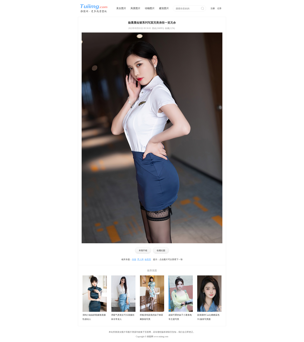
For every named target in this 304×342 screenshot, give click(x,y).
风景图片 (135, 8)
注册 (213, 8)
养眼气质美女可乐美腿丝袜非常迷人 (122, 317)
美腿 (134, 259)
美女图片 (121, 8)
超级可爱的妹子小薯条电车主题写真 (180, 317)
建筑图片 (164, 8)
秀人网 (140, 259)
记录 (219, 8)
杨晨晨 (148, 259)
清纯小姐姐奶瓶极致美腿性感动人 (94, 317)
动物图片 (150, 8)
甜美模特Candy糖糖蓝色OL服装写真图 (208, 317)
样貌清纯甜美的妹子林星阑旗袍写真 (151, 317)
